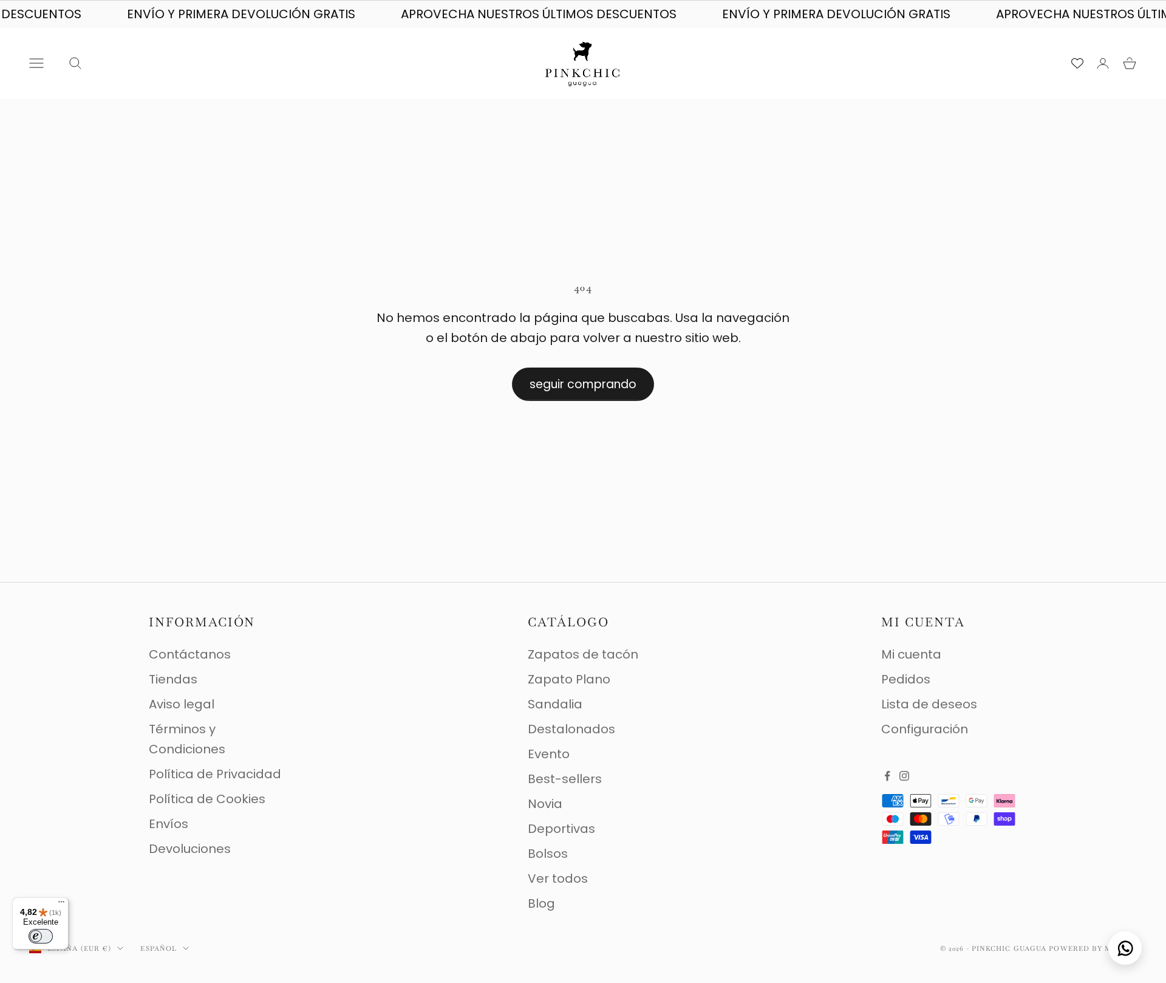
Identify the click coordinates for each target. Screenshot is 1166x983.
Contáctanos (190, 654)
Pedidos (905, 679)
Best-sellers (565, 778)
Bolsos (548, 853)
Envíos (168, 823)
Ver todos (558, 878)
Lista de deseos (929, 704)
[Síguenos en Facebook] (887, 776)
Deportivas (561, 828)
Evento (549, 753)
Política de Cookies (207, 798)
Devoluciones (190, 848)
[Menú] (61, 904)
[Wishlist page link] (1077, 63)
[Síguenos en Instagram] (904, 776)
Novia (545, 803)
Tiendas (173, 679)
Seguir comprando (583, 384)
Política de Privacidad (215, 774)
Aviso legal (181, 704)
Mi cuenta (911, 654)
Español (158, 948)
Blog (541, 903)
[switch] (41, 936)
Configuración (924, 729)
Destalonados (571, 729)
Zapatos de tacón (583, 654)
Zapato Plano (569, 679)
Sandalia (555, 704)
